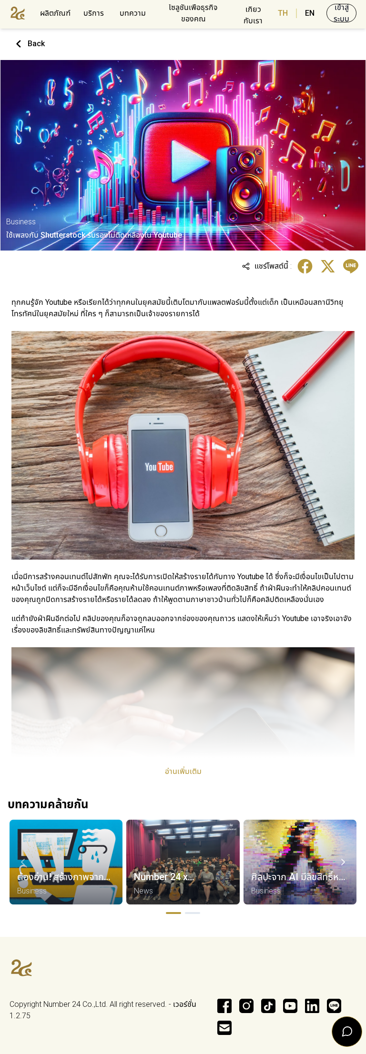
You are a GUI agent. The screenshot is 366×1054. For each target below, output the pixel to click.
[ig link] (246, 1006)
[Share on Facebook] (305, 266)
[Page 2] (192, 913)
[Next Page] (343, 862)
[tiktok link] (268, 1006)
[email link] (224, 1028)
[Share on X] (328, 266)
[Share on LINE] (350, 266)
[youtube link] (290, 1006)
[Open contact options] (347, 1031)
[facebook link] (224, 1006)
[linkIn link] (312, 1006)
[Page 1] (173, 913)
